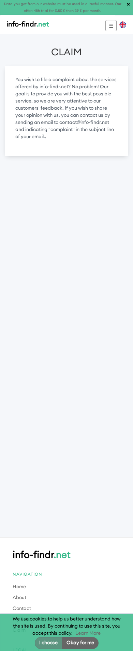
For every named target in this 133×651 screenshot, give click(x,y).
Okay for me (80, 642)
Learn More (88, 633)
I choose (48, 642)
